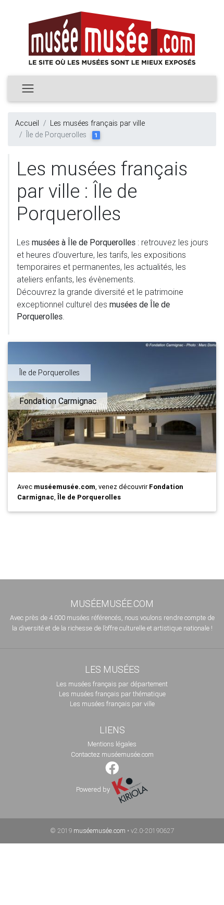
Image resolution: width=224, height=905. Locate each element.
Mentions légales (112, 744)
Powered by (93, 789)
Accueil (27, 123)
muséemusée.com (99, 830)
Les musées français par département (112, 684)
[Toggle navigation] (28, 88)
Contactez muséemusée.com (112, 754)
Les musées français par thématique (112, 693)
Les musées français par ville (97, 123)
